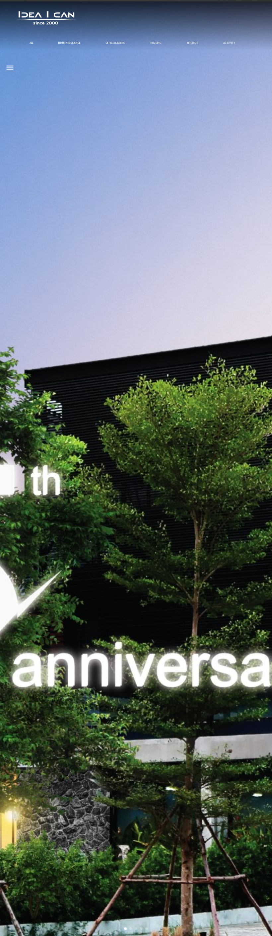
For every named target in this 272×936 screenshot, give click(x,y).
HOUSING (156, 42)
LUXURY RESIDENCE (69, 42)
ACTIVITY (229, 42)
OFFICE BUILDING (115, 42)
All (31, 42)
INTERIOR (192, 42)
